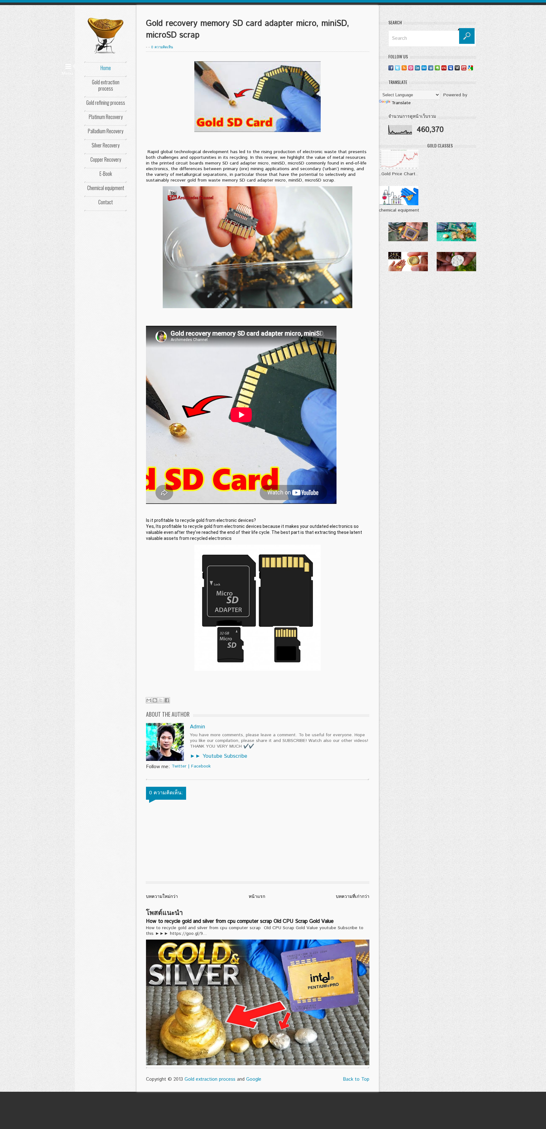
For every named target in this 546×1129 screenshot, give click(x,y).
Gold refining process (105, 102)
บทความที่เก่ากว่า (352, 896)
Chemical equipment (105, 188)
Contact (105, 202)
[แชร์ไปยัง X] (161, 700)
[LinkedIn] (417, 67)
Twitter (179, 766)
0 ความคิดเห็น (162, 47)
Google (253, 1079)
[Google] (470, 67)
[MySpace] (450, 67)
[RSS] (404, 67)
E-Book (106, 173)
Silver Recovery (105, 145)
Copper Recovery (105, 159)
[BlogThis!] (155, 700)
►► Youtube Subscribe (218, 756)
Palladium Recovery (105, 131)
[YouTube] (463, 67)
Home (105, 68)
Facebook (201, 766)
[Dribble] (410, 67)
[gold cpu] (408, 240)
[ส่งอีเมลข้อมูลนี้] (149, 700)
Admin (197, 727)
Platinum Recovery (106, 117)
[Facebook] (390, 67)
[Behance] (424, 67)
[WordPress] (457, 67)
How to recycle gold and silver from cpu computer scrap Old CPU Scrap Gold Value (240, 921)
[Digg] (430, 67)
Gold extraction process (105, 85)
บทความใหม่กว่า (162, 896)
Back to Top (356, 1079)
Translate (401, 103)
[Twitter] (397, 67)
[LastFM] (443, 67)
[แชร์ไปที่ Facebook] (167, 700)
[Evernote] (437, 67)
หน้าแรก (257, 896)
